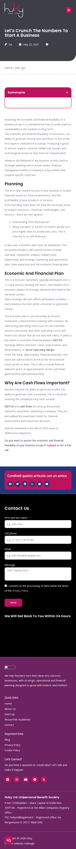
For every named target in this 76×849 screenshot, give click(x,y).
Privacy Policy (20, 590)
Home (8, 703)
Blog (7, 739)
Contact (51, 445)
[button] (68, 10)
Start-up (10, 714)
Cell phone (11, 533)
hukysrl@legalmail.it (21, 817)
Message (10, 565)
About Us (10, 709)
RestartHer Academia (17, 719)
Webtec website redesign (19, 843)
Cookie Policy (12, 750)
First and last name (16, 517)
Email (8, 549)
